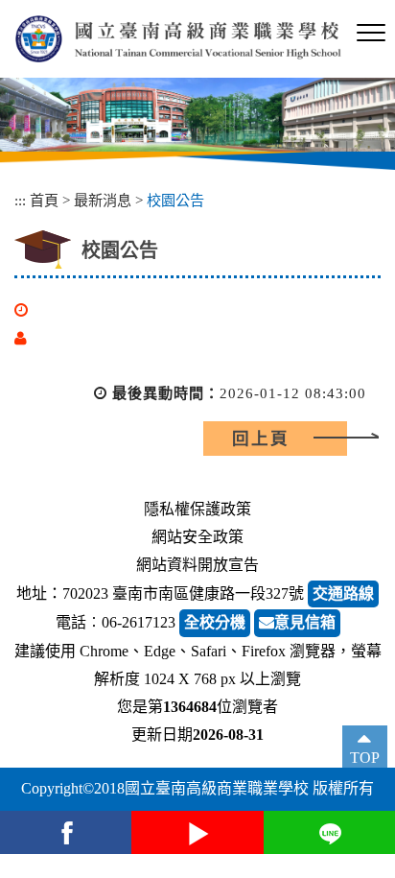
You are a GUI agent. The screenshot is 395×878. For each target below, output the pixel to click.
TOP (365, 757)
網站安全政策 (197, 537)
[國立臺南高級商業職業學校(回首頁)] (178, 38)
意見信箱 (305, 622)
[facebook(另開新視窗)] (65, 832)
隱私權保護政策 (197, 509)
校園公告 (175, 200)
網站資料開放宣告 (197, 565)
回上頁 (261, 438)
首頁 (44, 200)
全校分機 (214, 622)
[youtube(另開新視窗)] (197, 832)
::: (20, 200)
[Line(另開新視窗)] (329, 832)
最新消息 (102, 200)
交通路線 (343, 593)
